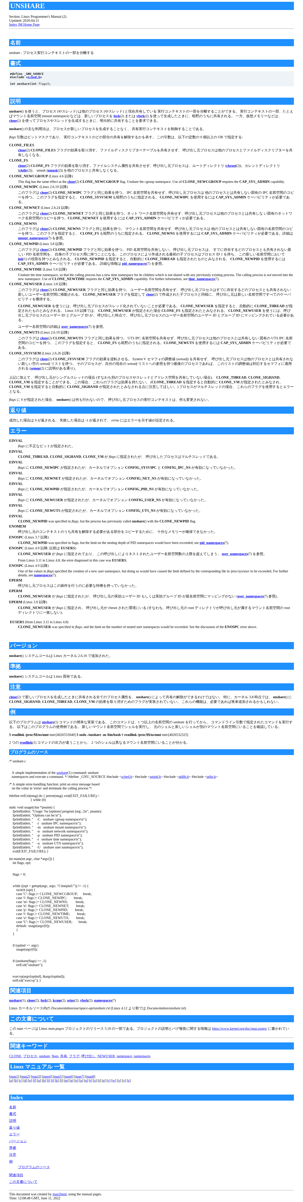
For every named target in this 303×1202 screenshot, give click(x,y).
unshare (48, 722)
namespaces (43, 575)
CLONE (15, 1056)
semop (35, 368)
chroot (231, 166)
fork (117, 116)
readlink (26, 742)
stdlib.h (184, 777)
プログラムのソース (34, 1167)
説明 (12, 1121)
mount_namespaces (32, 238)
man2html (60, 1194)
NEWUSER (106, 1056)
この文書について (23, 1182)
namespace (124, 1056)
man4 (47, 1076)
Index (13, 24)
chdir (23, 170)
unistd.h (155, 777)
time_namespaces (201, 279)
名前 (12, 1107)
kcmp (57, 1000)
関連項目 (16, 1175)
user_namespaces (74, 326)
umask (53, 170)
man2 (25, 1076)
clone (13, 121)
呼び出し (88, 1056)
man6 (68, 1076)
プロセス (30, 1056)
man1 (14, 1076)
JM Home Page (29, 24)
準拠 (12, 1148)
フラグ (74, 1056)
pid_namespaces (134, 263)
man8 (90, 1076)
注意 (12, 1155)
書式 (12, 1114)
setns (70, 1000)
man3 (36, 1076)
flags (55, 1056)
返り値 (14, 1127)
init (20, 259)
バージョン (18, 1141)
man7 (79, 1076)
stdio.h (211, 777)
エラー (14, 1134)
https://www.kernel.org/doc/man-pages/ (239, 1028)
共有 (63, 1056)
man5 (57, 1076)
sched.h (34, 77)
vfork (140, 116)
